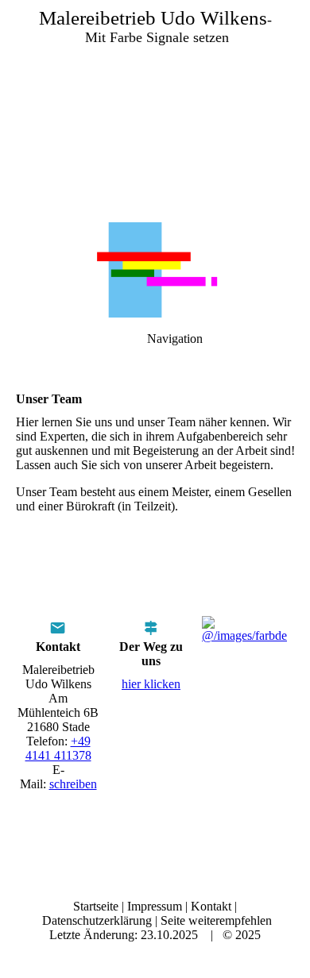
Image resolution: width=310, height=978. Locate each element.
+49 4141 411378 (58, 748)
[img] (155, 111)
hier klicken (151, 684)
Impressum (154, 906)
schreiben (73, 784)
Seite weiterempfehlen (216, 920)
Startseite (95, 906)
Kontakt (211, 906)
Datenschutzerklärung (97, 920)
